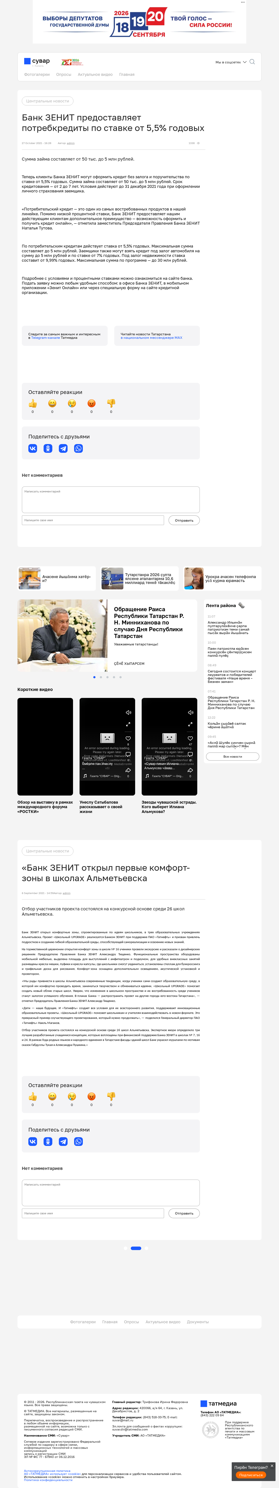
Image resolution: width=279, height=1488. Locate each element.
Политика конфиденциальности (48, 1480)
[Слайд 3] (107, 677)
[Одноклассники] (48, 448)
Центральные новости (47, 100)
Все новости (232, 756)
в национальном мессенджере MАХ (151, 337)
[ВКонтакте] (32, 448)
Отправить (184, 520)
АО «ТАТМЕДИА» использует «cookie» (52, 1474)
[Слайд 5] (120, 677)
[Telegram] (63, 448)
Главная (126, 74)
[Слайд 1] (94, 677)
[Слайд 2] (101, 677)
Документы (198, 1321)
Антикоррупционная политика (47, 1471)
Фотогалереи (37, 74)
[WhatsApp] (78, 448)
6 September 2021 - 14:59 (38, 893)
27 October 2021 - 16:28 (36, 143)
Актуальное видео (95, 74)
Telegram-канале (46, 337)
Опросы (63, 74)
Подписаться (251, 1475)
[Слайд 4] (114, 677)
